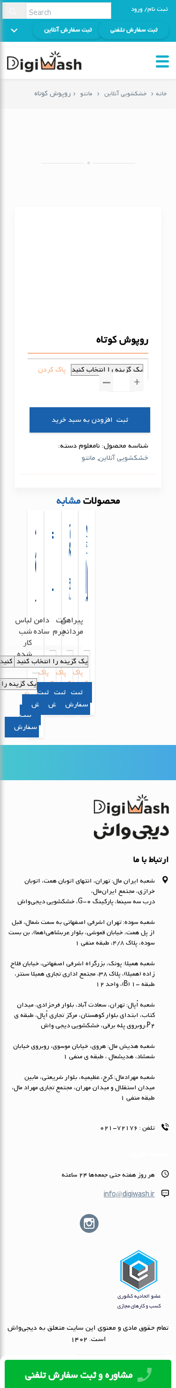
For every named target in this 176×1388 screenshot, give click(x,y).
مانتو (86, 94)
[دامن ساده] (52, 582)
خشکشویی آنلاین (125, 94)
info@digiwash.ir (129, 1194)
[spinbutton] (121, 382)
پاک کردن (52, 369)
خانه (161, 94)
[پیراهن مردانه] (87, 582)
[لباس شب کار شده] (35, 593)
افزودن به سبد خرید (82, 420)
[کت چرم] (70, 582)
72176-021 (119, 1128)
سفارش (25, 727)
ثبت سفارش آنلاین (68, 30)
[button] (137, 381)
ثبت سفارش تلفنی (134, 30)
